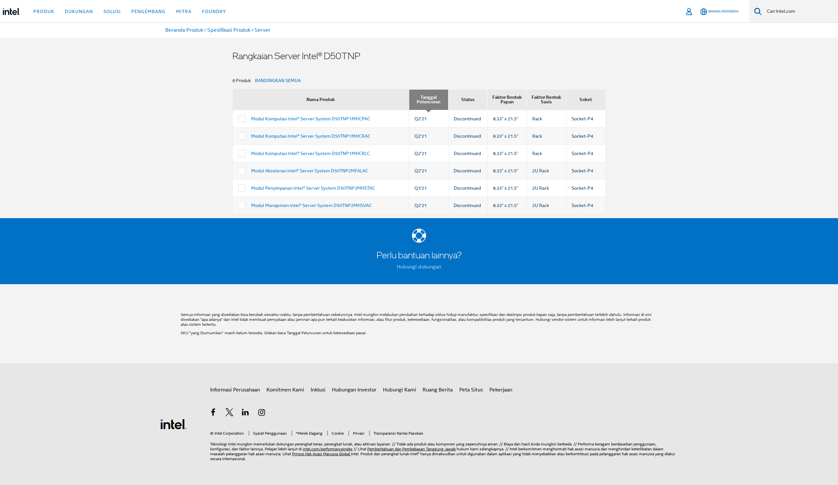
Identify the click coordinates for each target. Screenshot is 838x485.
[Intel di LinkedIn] (245, 413)
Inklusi (318, 390)
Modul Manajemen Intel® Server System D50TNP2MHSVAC (311, 205)
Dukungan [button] (79, 11)
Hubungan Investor (354, 390)
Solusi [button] (112, 11)
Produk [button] (43, 11)
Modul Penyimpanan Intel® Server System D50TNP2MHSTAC (313, 188)
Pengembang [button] (148, 11)
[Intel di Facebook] (213, 413)
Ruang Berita (438, 390)
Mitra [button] (183, 11)
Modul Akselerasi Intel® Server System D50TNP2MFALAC (309, 171)
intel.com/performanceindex (328, 448)
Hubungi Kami (399, 390)
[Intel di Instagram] (261, 413)
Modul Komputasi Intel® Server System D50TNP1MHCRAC (311, 136)
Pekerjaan (500, 390)
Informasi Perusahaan (235, 390)
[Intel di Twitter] (229, 413)
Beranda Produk (184, 30)
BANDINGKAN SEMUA (278, 80)
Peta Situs (471, 390)
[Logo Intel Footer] (173, 424)
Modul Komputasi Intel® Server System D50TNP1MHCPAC (310, 119)
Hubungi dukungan (419, 267)
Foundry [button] (214, 11)
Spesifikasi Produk (228, 30)
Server (262, 30)
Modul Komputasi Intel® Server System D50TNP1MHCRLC (310, 153)
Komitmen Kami (285, 390)
